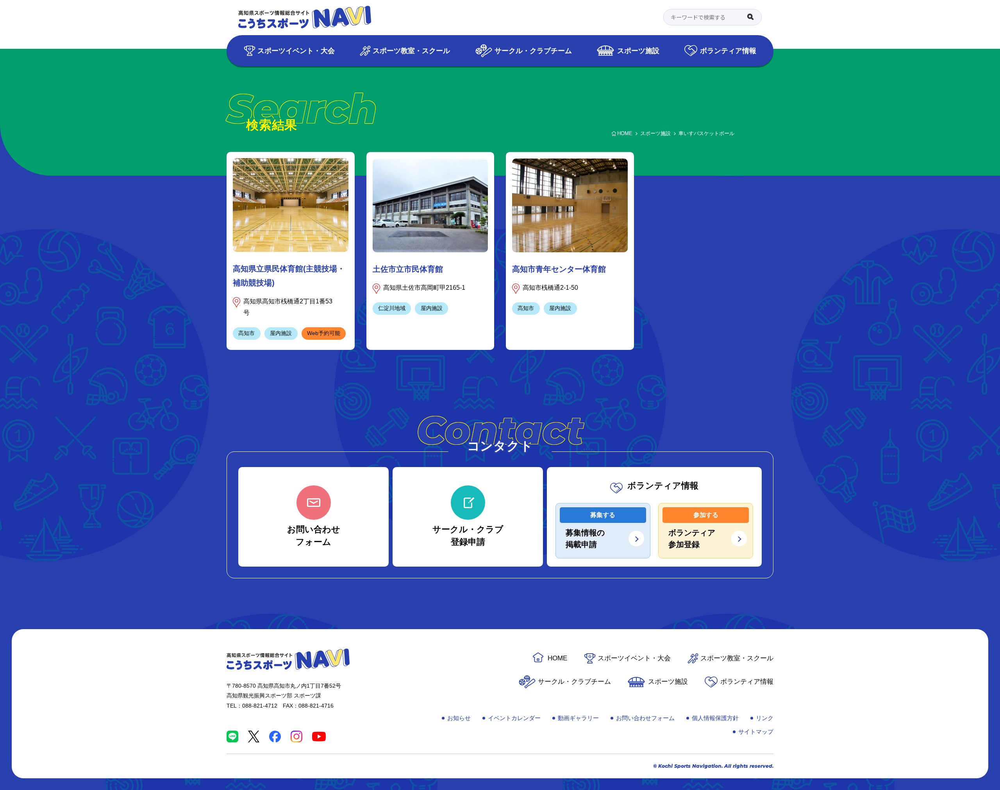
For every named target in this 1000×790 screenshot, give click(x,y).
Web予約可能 (323, 333)
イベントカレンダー (514, 718)
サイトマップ (755, 731)
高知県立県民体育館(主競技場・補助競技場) (289, 275)
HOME (557, 658)
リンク (764, 718)
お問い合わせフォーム (645, 718)
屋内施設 (281, 333)
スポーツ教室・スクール (411, 50)
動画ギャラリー (578, 718)
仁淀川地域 (391, 308)
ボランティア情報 (728, 50)
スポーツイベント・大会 (296, 50)
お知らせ (459, 718)
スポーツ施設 (638, 50)
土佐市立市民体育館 (408, 269)
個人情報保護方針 (715, 718)
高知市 (246, 333)
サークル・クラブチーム (533, 50)
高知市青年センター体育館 (559, 269)
